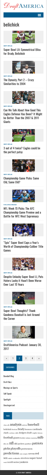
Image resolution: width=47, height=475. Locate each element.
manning (34, 438)
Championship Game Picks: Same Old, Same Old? (21, 180)
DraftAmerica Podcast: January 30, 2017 (22, 346)
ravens (31, 453)
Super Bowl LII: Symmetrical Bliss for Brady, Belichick (22, 51)
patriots (37, 443)
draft (29, 432)
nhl (15, 443)
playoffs (16, 448)
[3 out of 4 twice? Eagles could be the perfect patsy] (23, 140)
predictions (11, 453)
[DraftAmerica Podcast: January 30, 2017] (23, 336)
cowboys (12, 433)
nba (5, 444)
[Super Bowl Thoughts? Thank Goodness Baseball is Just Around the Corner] (23, 302)
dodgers (22, 432)
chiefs (6, 433)
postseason (26, 448)
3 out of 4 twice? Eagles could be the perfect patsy (22, 150)
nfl (11, 443)
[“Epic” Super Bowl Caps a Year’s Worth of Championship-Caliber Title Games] (23, 234)
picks (7, 448)
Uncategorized (10, 205)
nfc (8, 444)
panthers (28, 444)
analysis (16, 424)
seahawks (16, 458)
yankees (23, 462)
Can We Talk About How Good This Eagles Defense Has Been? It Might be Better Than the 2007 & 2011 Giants (23, 116)
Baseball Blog (9, 376)
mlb (40, 437)
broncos (28, 429)
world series (13, 462)
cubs (16, 433)
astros (24, 425)
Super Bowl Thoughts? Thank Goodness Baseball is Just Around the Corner (22, 314)
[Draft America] (23, 6)
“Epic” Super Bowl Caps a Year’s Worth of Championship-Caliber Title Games (23, 246)
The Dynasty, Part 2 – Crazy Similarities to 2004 (19, 81)
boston (14, 429)
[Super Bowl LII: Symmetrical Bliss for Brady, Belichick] (23, 41)
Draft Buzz (8, 382)
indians (28, 438)
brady (21, 429)
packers (21, 443)
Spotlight (7, 399)
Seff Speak (8, 46)
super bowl (35, 458)
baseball (33, 424)
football (8, 437)
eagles (34, 433)
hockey (22, 438)
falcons (40, 433)
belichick (7, 429)
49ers (5, 425)
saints (10, 458)
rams (21, 454)
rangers (25, 454)
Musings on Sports (11, 387)
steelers (25, 458)
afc (8, 425)
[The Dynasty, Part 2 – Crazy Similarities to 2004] (23, 71)
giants (16, 437)
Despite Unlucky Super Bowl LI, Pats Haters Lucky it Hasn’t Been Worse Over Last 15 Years (23, 280)
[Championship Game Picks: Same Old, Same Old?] (23, 170)
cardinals (37, 429)
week (5, 462)
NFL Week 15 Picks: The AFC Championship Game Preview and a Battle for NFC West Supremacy (22, 212)
